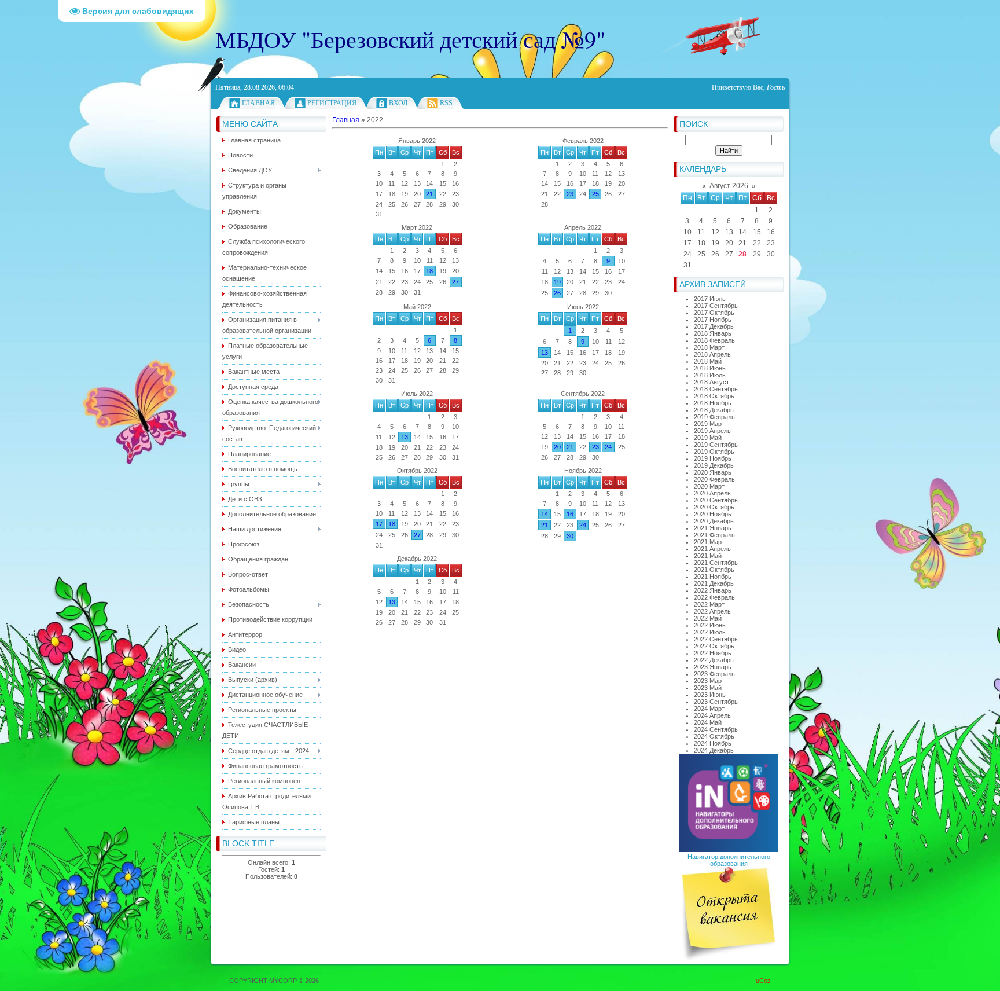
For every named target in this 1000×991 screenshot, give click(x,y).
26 (557, 292)
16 (570, 514)
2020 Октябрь (714, 507)
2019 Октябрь (714, 451)
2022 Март (709, 604)
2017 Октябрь (714, 312)
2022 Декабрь (714, 659)
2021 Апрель (712, 548)
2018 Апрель (712, 354)
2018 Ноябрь (712, 402)
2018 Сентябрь (716, 389)
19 (557, 281)
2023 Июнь (710, 694)
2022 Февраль (714, 597)
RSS (446, 103)
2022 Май (708, 618)
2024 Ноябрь (712, 743)
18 (429, 270)
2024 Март (709, 708)
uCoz (763, 980)
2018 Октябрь (714, 395)
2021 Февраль (714, 534)
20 (557, 446)
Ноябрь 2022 (583, 470)
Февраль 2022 (583, 140)
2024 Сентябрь (716, 729)
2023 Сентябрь (716, 701)
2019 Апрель (712, 430)
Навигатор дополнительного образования (729, 860)
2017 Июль (710, 298)
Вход (398, 103)
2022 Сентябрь (716, 639)
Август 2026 (728, 186)
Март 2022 (417, 227)
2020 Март (709, 486)
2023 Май (708, 687)
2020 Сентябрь (716, 500)
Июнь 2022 (583, 306)
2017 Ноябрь (712, 319)
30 (570, 536)
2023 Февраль (714, 673)
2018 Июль (710, 375)
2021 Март (709, 541)
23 (570, 193)
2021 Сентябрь (716, 562)
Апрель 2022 (582, 227)
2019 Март (709, 423)
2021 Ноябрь (712, 576)
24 (608, 446)
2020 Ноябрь (712, 514)
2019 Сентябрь (716, 444)
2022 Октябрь (714, 646)
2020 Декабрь (714, 520)
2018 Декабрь (714, 409)
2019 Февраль (714, 416)
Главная (258, 103)
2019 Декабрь (714, 465)
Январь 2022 (417, 140)
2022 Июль (710, 632)
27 (455, 281)
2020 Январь (712, 472)
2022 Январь (712, 590)
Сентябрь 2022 (583, 393)
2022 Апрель (712, 611)
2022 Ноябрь (712, 652)
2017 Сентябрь (716, 305)
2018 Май (708, 361)
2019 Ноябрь (712, 458)
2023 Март (709, 680)
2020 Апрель (712, 493)
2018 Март (709, 347)
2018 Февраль (714, 340)
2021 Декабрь (714, 583)
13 (544, 352)
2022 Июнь (710, 625)
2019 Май (708, 437)
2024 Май (708, 722)
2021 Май (708, 555)
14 (544, 514)
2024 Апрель (712, 715)
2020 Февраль (714, 479)
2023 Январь (712, 666)
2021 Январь (712, 527)
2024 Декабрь (714, 750)
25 (595, 193)
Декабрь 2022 (417, 558)
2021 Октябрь (714, 569)
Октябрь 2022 (417, 470)
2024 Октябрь (714, 736)
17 (379, 523)
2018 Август (711, 382)
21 (429, 193)
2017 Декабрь (714, 326)
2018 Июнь (710, 368)
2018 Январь (712, 333)
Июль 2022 (417, 393)
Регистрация (331, 103)
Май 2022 (417, 306)
